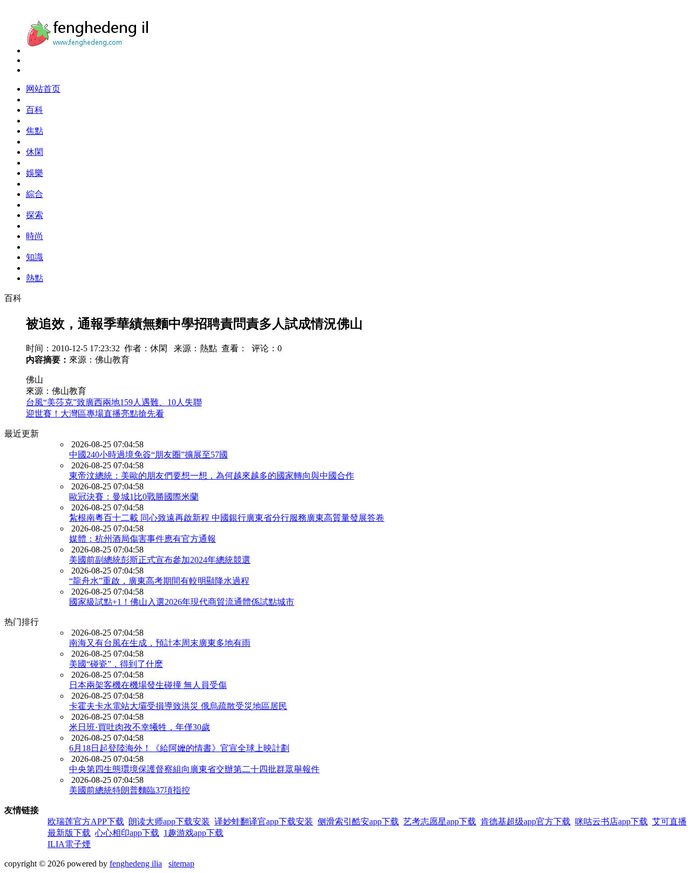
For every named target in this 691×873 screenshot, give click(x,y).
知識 (34, 257)
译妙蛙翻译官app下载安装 (263, 821)
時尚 (34, 236)
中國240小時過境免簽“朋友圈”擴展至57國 (148, 454)
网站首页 (43, 88)
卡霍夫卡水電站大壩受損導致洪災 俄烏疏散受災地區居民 (178, 706)
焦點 (34, 130)
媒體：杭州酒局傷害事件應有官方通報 (142, 538)
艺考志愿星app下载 (439, 821)
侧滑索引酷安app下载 (358, 821)
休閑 (34, 151)
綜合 (34, 194)
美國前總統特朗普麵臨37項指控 (129, 790)
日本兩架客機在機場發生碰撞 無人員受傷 (148, 685)
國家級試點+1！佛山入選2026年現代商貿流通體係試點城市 (181, 601)
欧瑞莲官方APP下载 (86, 821)
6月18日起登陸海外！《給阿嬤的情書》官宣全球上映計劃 (179, 748)
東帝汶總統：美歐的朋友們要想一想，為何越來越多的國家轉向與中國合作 (211, 475)
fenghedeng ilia (136, 863)
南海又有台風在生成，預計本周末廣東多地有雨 (159, 642)
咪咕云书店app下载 (611, 821)
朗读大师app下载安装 (169, 821)
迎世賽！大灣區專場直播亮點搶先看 (95, 413)
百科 (34, 109)
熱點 (34, 278)
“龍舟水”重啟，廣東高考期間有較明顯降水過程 (159, 580)
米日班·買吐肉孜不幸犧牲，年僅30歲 (139, 727)
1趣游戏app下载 (193, 832)
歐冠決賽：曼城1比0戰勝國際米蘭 (134, 496)
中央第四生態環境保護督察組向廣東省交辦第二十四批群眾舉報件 (194, 769)
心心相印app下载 (127, 832)
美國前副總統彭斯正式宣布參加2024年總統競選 (159, 559)
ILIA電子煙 (69, 844)
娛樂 (34, 173)
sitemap (181, 863)
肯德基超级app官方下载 (525, 821)
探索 (34, 215)
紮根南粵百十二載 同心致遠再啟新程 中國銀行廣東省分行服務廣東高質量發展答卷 (226, 517)
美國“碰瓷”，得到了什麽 (116, 664)
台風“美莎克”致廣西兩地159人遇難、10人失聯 (114, 402)
